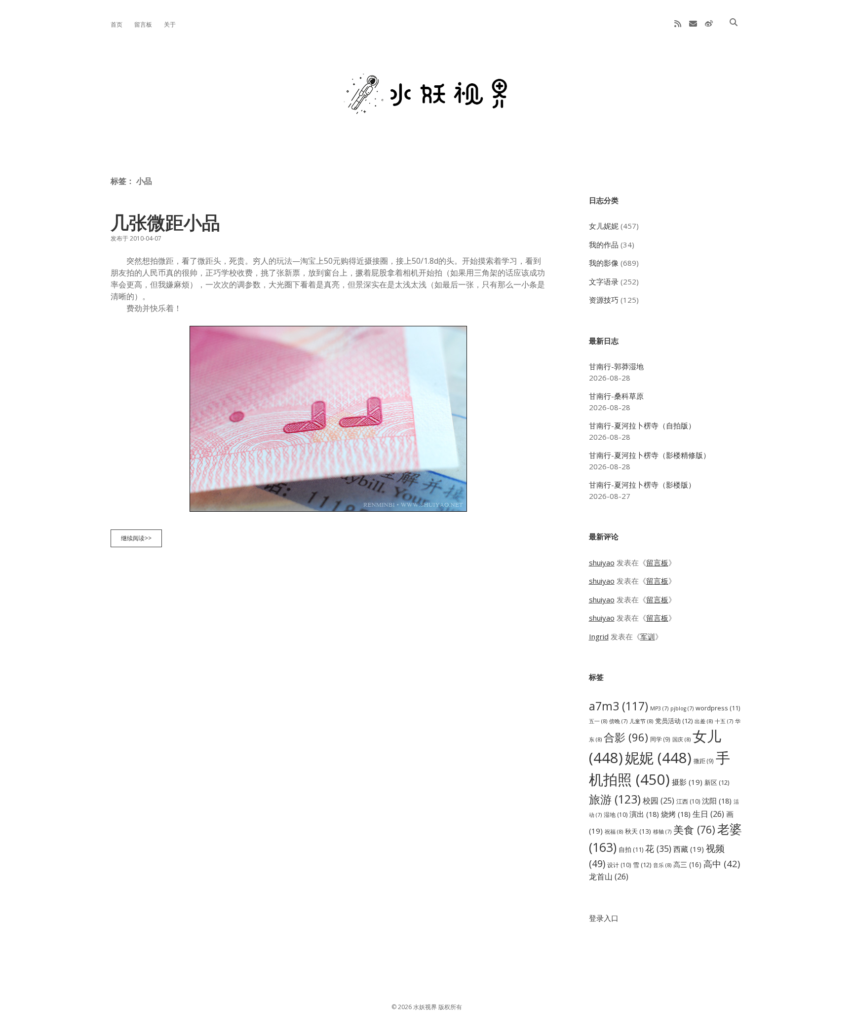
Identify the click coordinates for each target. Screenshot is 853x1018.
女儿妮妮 (604, 226)
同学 (660, 739)
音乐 (662, 865)
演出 (644, 814)
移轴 (662, 831)
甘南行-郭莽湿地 (616, 366)
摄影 (687, 782)
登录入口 (604, 918)
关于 (170, 24)
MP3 (659, 708)
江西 (688, 801)
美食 (694, 829)
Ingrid (599, 636)
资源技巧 (604, 300)
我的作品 (604, 244)
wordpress (718, 708)
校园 (658, 800)
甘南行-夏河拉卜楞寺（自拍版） (642, 425)
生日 (708, 813)
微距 (704, 761)
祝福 (614, 831)
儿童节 (641, 721)
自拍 (631, 849)
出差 (704, 721)
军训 (647, 636)
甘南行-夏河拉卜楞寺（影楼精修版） (649, 455)
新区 (716, 782)
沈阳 (717, 801)
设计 (619, 865)
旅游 (615, 799)
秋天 (638, 831)
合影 (626, 737)
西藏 (688, 849)
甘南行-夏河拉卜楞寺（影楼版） (642, 485)
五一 (598, 721)
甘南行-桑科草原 (616, 396)
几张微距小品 (165, 222)
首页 (116, 24)
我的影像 (604, 263)
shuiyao (602, 562)
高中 (721, 863)
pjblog (682, 708)
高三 (687, 864)
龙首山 (608, 876)
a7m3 (618, 706)
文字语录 (604, 281)
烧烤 (676, 814)
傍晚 (618, 721)
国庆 (681, 739)
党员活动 (674, 720)
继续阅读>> (139, 540)
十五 (724, 721)
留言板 (143, 24)
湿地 (615, 814)
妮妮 (658, 758)
